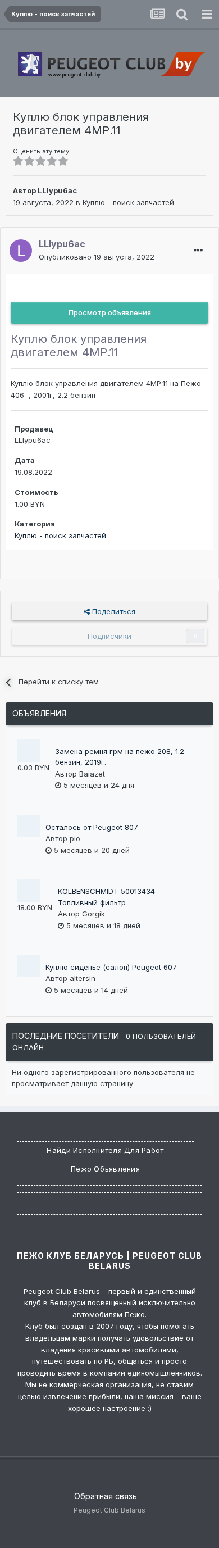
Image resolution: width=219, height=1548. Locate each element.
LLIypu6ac (57, 190)
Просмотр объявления (110, 312)
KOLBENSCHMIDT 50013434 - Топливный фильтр (109, 897)
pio (75, 838)
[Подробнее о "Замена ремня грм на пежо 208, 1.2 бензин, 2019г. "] (28, 750)
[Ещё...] (198, 250)
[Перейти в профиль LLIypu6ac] (21, 250)
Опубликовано (96, 256)
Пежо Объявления (105, 1168)
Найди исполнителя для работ (105, 1150)
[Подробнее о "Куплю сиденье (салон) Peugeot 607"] (28, 966)
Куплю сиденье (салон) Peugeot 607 (111, 967)
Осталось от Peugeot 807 (91, 827)
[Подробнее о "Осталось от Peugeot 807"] (28, 826)
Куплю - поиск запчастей (128, 202)
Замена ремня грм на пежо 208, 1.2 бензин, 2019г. (119, 757)
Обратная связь (105, 1496)
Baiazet (92, 773)
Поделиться (112, 611)
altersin (82, 978)
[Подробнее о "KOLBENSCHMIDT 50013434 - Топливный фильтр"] (28, 890)
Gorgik (93, 913)
